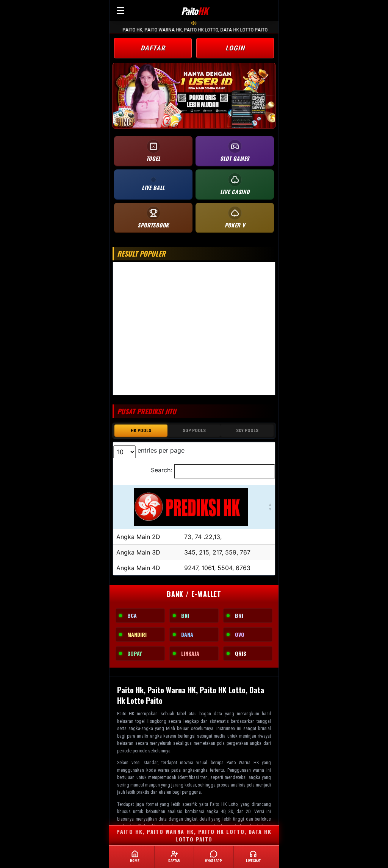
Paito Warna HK (243, 762)
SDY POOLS (247, 430)
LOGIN (235, 48)
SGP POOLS (194, 430)
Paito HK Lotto (224, 804)
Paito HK (125, 713)
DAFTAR (153, 48)
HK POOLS (141, 430)
